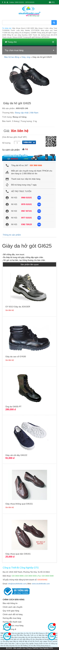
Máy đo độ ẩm (30, 641)
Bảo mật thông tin (10, 603)
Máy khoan (38, 637)
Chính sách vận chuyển (12, 607)
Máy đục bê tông (28, 637)
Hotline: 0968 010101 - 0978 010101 (21, 2)
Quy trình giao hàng (11, 611)
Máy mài (45, 637)
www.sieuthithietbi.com (41, 584)
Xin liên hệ (19, 131)
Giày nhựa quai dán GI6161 (18, 554)
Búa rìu (23, 633)
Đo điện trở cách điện (18, 639)
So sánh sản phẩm (11, 150)
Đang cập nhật (21, 112)
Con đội (19, 645)
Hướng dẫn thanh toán (12, 622)
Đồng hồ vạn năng (32, 639)
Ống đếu (27, 635)
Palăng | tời (27, 645)
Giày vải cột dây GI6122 (16, 455)
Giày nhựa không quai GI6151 (19, 504)
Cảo (27, 633)
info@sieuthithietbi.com (17, 584)
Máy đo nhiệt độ (18, 641)
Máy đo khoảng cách (46, 639)
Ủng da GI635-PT (13, 406)
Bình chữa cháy (6, 643)
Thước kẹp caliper (41, 641)
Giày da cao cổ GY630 (15, 356)
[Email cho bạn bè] (26, 149)
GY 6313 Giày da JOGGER (17, 306)
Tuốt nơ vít (34, 635)
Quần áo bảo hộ (44, 643)
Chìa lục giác (15, 633)
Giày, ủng (25, 57)
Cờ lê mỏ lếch (34, 633)
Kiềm (21, 635)
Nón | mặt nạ (16, 643)
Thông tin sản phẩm (12, 235)
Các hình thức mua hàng (13, 625)
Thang (36, 643)
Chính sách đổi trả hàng (12, 614)
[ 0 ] (53, 2)
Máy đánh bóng (16, 637)
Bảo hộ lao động (11, 57)
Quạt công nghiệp (27, 643)
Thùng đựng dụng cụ (43, 645)
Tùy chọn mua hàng (14, 50)
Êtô (18, 635)
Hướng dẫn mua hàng (12, 618)
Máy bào (42, 635)
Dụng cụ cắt (43, 633)
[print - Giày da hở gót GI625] (23, 149)
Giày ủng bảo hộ (11, 645)
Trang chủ (12, 42)
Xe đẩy (33, 645)
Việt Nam (34, 112)
